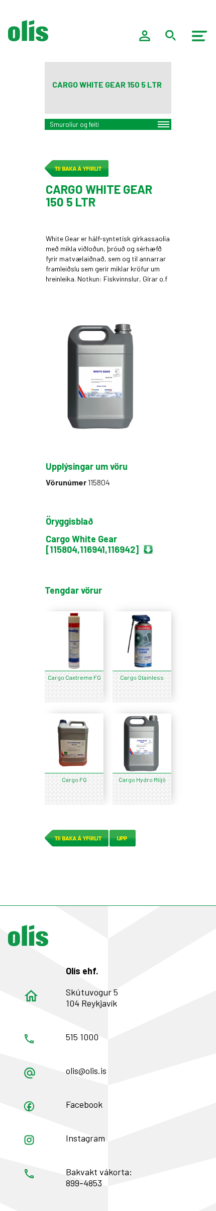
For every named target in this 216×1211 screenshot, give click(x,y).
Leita (171, 35)
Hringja (29, 1039)
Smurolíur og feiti (74, 124)
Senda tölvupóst (29, 1073)
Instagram (85, 1138)
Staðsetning (31, 996)
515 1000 (82, 1036)
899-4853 (84, 1182)
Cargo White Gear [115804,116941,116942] (92, 544)
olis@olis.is (86, 1070)
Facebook (84, 1104)
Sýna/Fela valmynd (200, 35)
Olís (28, 935)
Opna (29, 1106)
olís (28, 30)
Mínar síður (144, 35)
